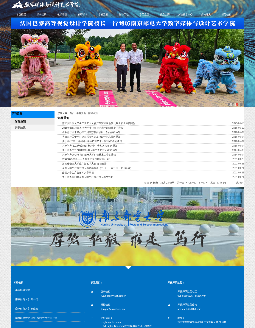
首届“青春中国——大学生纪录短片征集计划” (86, 159)
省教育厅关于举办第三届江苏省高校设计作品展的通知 (91, 132)
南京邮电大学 (22, 290)
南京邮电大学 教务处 (26, 308)
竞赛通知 (93, 113)
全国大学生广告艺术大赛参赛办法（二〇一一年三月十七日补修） (97, 168)
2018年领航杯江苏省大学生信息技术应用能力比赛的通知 (92, 127)
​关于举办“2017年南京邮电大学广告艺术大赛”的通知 (89, 150)
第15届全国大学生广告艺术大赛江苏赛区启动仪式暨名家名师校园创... (99, 123)
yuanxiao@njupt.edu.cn (113, 295)
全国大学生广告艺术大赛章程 (78, 172)
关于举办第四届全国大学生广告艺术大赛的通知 (87, 177)
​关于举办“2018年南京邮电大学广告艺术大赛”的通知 (89, 145)
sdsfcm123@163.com (189, 309)
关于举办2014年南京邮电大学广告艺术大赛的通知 (89, 154)
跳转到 (240, 182)
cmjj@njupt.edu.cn (111, 322)
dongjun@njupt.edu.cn (113, 309)
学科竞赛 (81, 113)
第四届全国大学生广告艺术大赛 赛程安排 (84, 163)
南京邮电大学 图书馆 (26, 299)
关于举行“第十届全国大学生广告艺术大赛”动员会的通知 (92, 141)
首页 (72, 113)
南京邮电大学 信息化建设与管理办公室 (36, 317)
